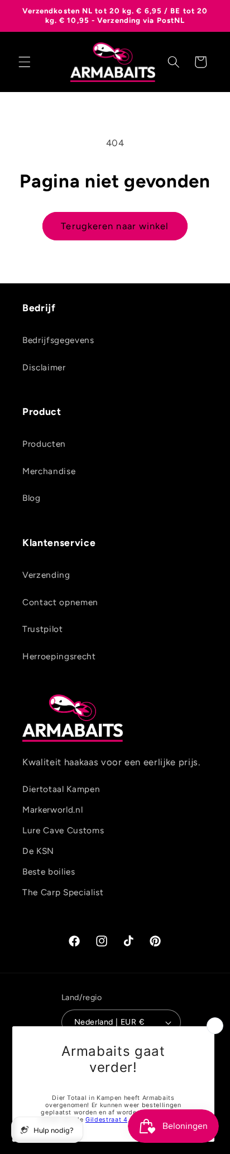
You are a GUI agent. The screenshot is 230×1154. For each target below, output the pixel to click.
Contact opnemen (60, 602)
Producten (44, 443)
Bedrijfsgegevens (58, 340)
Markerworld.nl (52, 809)
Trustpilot (42, 629)
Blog (31, 497)
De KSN (38, 851)
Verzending (46, 574)
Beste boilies (48, 871)
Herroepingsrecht (59, 656)
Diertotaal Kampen (61, 789)
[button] (24, 62)
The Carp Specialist (63, 892)
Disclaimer (44, 367)
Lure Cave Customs (63, 830)
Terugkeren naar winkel (115, 225)
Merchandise (48, 471)
